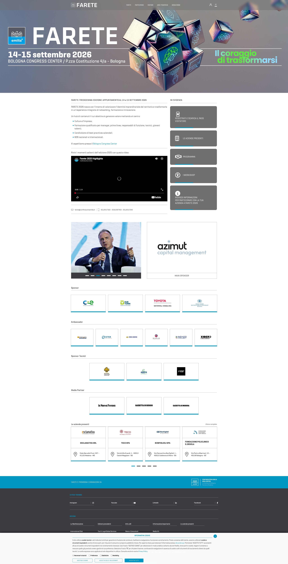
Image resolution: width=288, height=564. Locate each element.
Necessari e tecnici (80, 555)
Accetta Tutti (134, 560)
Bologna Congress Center (105, 143)
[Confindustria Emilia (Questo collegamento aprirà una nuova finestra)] (204, 482)
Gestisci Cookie (82, 560)
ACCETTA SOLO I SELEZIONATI (108, 560)
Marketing (116, 555)
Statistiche (105, 555)
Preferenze (94, 555)
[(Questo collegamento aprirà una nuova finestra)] (88, 303)
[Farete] (84, 5)
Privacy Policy (142, 551)
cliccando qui (179, 543)
